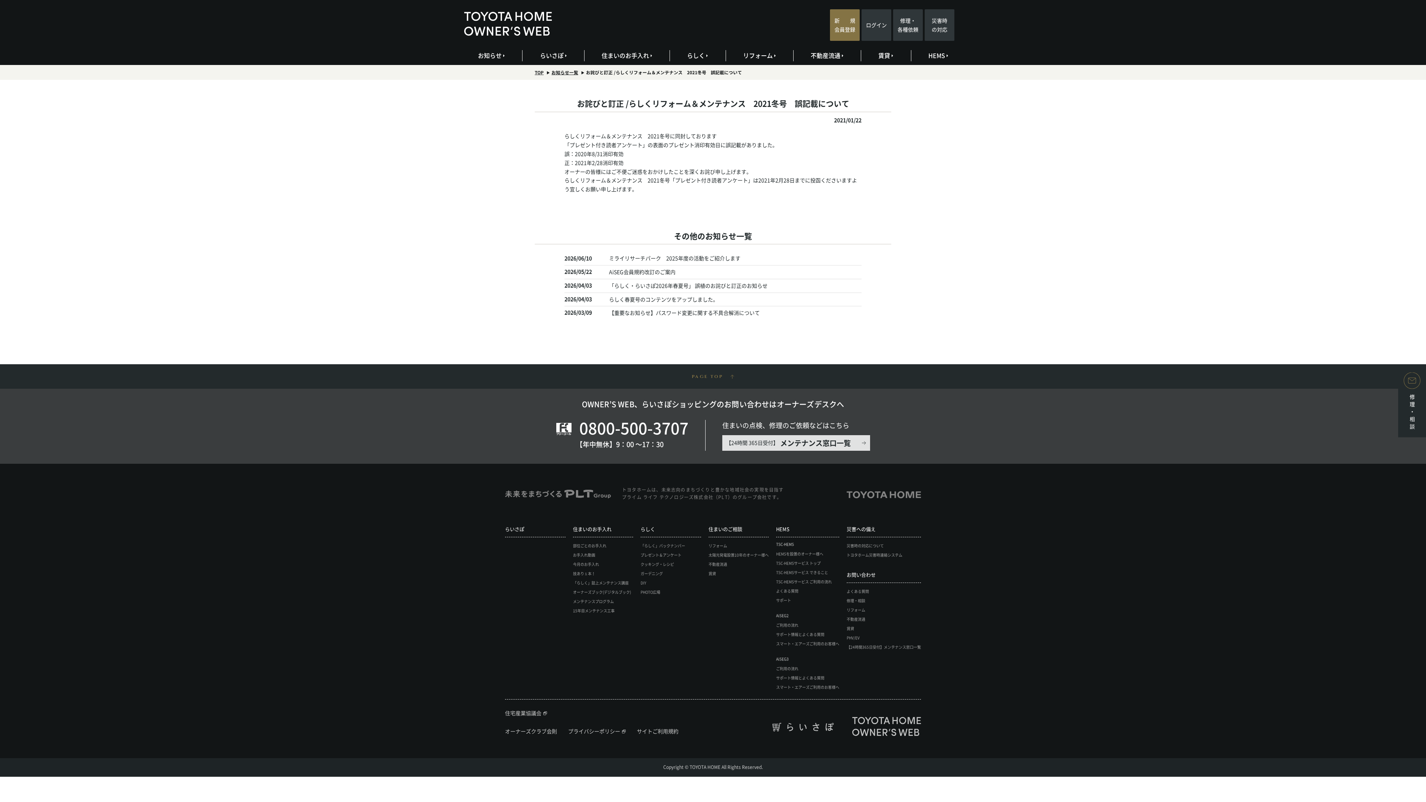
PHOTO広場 (650, 592)
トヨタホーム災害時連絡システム (874, 555)
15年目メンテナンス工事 (594, 610)
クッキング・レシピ (657, 564)
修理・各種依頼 (908, 25)
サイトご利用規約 (657, 731)
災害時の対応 (939, 25)
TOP (539, 72)
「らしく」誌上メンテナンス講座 (601, 583)
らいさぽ (552, 55)
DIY (643, 583)
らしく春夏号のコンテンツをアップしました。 (663, 299)
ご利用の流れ (787, 625)
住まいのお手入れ (625, 55)
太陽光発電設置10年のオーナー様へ (739, 555)
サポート (783, 600)
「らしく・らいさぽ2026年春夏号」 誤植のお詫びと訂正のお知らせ (688, 285)
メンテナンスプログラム (593, 601)
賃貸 (884, 55)
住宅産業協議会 (523, 713)
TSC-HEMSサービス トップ (798, 563)
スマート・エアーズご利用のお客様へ (807, 643)
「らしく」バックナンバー (663, 545)
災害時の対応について (865, 545)
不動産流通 (825, 55)
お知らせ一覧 (564, 72)
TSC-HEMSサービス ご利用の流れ (804, 581)
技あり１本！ (584, 573)
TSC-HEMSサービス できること (802, 572)
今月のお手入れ (586, 564)
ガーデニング (652, 573)
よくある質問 (787, 591)
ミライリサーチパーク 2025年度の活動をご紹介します (674, 258)
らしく (696, 55)
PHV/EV (853, 637)
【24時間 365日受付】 (788, 443)
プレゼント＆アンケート (661, 555)
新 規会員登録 (844, 25)
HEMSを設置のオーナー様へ (799, 554)
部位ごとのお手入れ (589, 545)
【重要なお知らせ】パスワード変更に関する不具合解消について (684, 312)
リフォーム (758, 55)
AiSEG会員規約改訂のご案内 (642, 272)
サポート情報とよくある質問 (800, 634)
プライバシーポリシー (594, 731)
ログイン (876, 25)
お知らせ (490, 55)
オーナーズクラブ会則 (531, 731)
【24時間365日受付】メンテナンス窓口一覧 (884, 647)
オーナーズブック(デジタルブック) (602, 592)
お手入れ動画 (584, 555)
